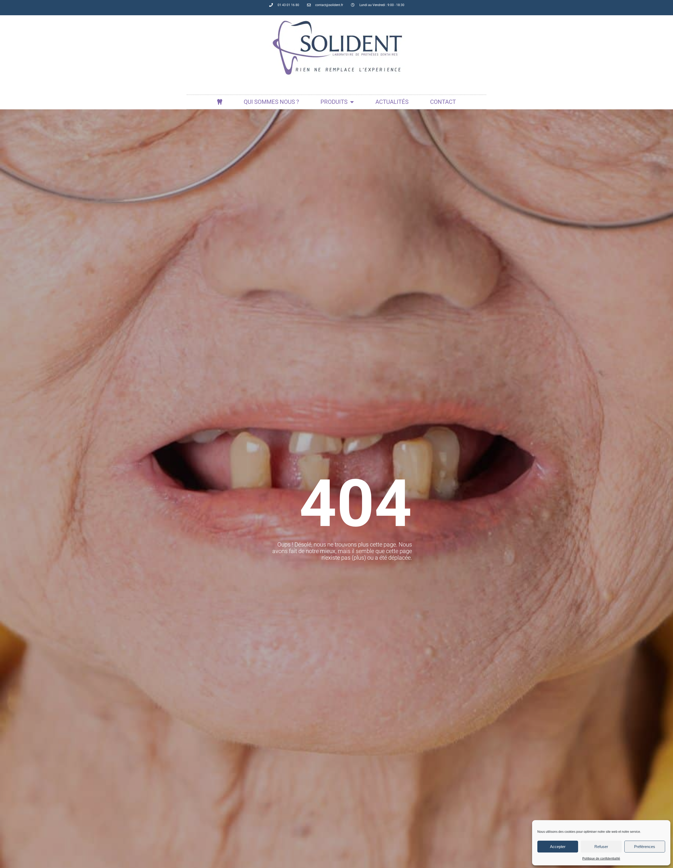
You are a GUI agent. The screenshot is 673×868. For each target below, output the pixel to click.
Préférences (644, 846)
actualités (392, 102)
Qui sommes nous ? (271, 102)
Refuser (601, 846)
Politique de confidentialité (601, 858)
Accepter (557, 846)
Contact (443, 102)
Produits (334, 102)
